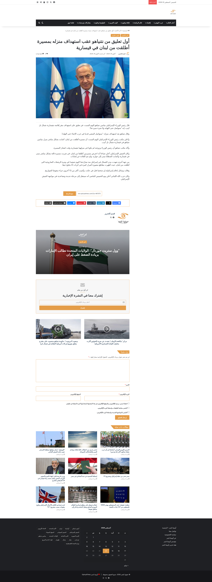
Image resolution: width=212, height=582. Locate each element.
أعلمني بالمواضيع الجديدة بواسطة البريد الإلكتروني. (112, 412)
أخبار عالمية (115, 35)
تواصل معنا (172, 531)
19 (112, 551)
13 (106, 546)
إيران (60, 528)
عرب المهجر (159, 23)
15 (93, 546)
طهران (58, 540)
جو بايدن (77, 540)
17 (125, 551)
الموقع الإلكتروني (75, 394)
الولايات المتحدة (53, 536)
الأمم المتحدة (52, 528)
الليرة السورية (75, 536)
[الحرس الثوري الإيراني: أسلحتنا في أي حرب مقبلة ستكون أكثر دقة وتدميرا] (114, 439)
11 (118, 546)
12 (112, 546)
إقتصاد (149, 23)
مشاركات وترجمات (84, 23)
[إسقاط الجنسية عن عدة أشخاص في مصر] (82, 466)
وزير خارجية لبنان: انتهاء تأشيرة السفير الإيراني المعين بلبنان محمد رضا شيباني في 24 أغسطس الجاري (51, 478)
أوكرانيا (67, 528)
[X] (111, 217)
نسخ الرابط (69, 194)
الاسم (127, 385)
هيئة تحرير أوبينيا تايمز (169, 545)
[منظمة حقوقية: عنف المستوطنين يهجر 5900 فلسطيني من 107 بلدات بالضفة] (114, 494)
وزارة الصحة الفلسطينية (72, 543)
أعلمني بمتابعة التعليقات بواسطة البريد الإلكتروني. (112, 408)
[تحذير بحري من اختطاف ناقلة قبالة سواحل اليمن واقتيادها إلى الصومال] (82, 439)
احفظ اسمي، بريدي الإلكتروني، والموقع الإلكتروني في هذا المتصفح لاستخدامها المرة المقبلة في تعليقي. (97, 403)
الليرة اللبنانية (64, 536)
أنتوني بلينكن (75, 528)
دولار (70, 540)
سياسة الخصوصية (170, 535)
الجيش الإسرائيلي (74, 532)
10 (125, 546)
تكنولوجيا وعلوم (100, 23)
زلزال (64, 540)
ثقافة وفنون (126, 23)
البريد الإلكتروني (124, 394)
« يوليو (126, 565)
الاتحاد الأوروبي (42, 528)
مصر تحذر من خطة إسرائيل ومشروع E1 (116, 476)
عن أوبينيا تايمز (171, 538)
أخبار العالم (170, 23)
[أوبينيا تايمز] (173, 12)
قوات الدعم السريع (47, 540)
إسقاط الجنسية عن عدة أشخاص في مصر (84, 476)
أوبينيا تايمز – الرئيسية (169, 528)
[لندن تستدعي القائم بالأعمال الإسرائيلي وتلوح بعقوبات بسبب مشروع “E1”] (50, 494)
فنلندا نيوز (71, 23)
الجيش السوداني (61, 532)
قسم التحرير (121, 54)
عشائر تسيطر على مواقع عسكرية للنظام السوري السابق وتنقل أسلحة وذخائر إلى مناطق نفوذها (84, 507)
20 (106, 551)
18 (118, 551)
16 (87, 546)
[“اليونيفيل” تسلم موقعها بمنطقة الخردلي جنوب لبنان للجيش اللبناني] (50, 439)
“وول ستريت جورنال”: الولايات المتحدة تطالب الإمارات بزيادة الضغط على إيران (82, 252)
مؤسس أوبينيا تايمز (170, 541)
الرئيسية (125, 30)
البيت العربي (114, 23)
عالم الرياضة (138, 23)
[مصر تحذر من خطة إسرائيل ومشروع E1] (114, 466)
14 (99, 546)
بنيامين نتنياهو (42, 536)
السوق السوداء (50, 532)
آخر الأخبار (118, 30)
